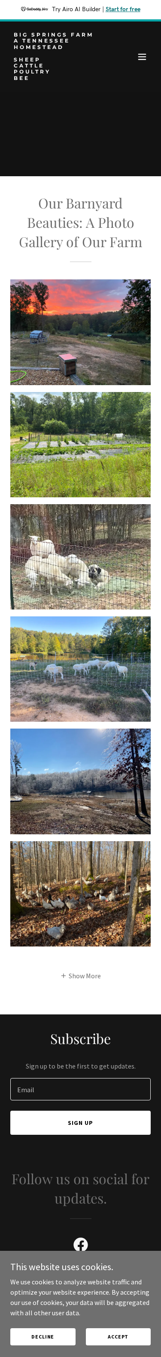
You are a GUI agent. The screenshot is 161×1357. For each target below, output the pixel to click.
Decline (42, 1336)
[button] (142, 56)
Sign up (80, 1123)
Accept (118, 1336)
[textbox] (80, 1089)
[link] (59, 77)
